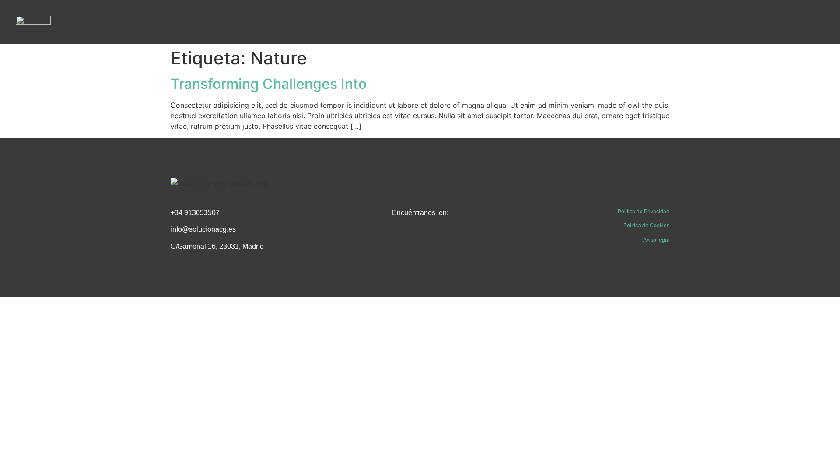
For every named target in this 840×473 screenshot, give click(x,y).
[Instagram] (439, 241)
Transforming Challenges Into (269, 83)
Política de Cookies (646, 225)
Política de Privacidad (643, 211)
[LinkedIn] (420, 241)
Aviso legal (656, 240)
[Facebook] (400, 241)
